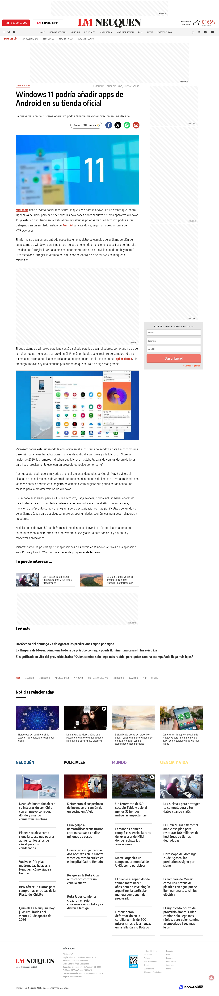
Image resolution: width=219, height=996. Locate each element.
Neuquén (75, 32)
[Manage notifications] (211, 977)
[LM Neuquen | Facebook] (194, 32)
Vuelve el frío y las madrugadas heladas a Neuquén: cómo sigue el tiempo (35, 867)
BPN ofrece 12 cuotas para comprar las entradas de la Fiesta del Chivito (37, 890)
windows (79, 678)
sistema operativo (98, 678)
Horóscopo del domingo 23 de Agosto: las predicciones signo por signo (65, 644)
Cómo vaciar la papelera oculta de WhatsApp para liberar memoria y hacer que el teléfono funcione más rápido (181, 739)
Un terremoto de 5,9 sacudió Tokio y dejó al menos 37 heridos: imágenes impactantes (131, 809)
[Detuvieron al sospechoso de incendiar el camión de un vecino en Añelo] (85, 786)
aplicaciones (124, 359)
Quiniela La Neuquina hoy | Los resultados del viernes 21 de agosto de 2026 (37, 913)
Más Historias (66, 39)
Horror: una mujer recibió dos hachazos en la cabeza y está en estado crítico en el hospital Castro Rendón (85, 855)
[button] (3, 32)
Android (111, 86)
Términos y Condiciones (152, 972)
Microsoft (22, 210)
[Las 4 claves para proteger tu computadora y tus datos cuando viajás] (181, 786)
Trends (146, 965)
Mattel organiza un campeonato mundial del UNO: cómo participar (132, 861)
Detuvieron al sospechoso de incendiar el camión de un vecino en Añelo (85, 807)
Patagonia (148, 958)
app (145, 678)
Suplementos (149, 969)
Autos (150, 32)
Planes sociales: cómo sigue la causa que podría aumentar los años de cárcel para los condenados (36, 840)
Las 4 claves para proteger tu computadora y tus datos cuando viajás (57, 579)
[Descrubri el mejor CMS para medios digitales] (191, 990)
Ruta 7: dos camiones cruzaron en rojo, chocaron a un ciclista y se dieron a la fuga (85, 902)
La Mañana (98, 86)
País (140, 32)
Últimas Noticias (57, 32)
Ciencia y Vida (23, 85)
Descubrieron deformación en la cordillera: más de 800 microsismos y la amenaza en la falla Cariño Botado (133, 919)
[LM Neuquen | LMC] (48, 23)
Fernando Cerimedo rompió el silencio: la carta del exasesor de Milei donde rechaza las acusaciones (133, 836)
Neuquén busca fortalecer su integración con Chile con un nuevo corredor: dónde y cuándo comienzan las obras (37, 811)
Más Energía (106, 32)
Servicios (169, 969)
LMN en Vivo (48, 39)
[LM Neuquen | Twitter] (200, 32)
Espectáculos (164, 32)
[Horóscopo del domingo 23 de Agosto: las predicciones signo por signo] (37, 718)
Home (42, 32)
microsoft (118, 678)
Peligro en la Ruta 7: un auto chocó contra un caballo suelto (83, 879)
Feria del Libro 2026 (29, 39)
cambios (133, 678)
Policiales (89, 32)
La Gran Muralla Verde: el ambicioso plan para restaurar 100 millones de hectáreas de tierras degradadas (120, 583)
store (154, 678)
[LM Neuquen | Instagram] (206, 32)
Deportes (169, 958)
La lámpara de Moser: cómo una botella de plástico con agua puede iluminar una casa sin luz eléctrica (86, 650)
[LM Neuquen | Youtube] (212, 32)
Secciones (170, 965)
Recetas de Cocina (85, 39)
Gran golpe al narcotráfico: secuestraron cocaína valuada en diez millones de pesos (85, 830)
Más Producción (125, 32)
